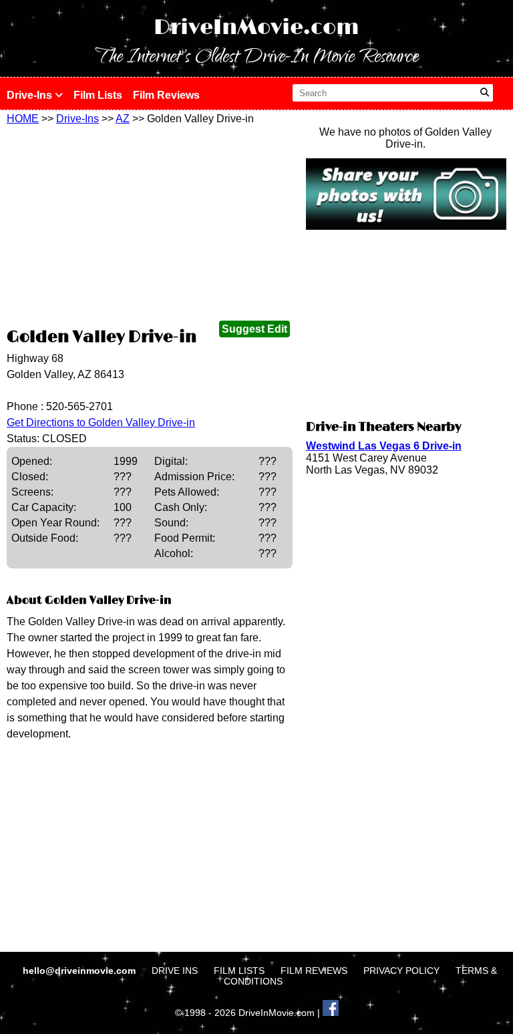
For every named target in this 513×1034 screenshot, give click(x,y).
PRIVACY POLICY (401, 970)
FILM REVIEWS (314, 970)
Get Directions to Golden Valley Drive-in (101, 422)
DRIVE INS (175, 970)
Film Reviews (166, 95)
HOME (23, 118)
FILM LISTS (239, 970)
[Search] (484, 93)
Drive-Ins (31, 95)
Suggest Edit (254, 329)
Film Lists (97, 95)
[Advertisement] (150, 225)
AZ (123, 118)
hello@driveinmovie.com (80, 970)
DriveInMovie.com (256, 28)
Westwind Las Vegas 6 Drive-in (384, 446)
